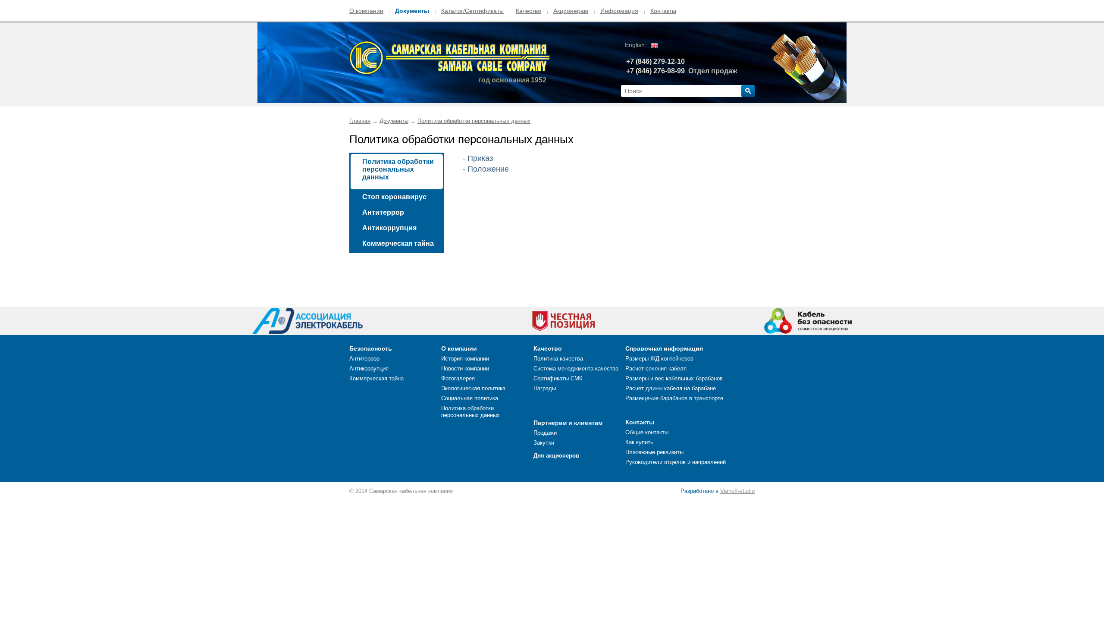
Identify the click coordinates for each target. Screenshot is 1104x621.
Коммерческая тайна (398, 243)
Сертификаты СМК (558, 378)
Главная (359, 121)
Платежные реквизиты (654, 452)
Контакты (663, 10)
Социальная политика (469, 398)
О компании (366, 10)
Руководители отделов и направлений (675, 462)
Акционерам (570, 10)
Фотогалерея (458, 378)
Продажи (545, 433)
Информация (619, 10)
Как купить (639, 442)
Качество (528, 10)
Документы (412, 10)
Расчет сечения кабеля (656, 368)
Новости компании (465, 368)
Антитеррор (383, 212)
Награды (544, 388)
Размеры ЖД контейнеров (659, 358)
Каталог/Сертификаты (472, 10)
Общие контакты (646, 432)
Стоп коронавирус (394, 197)
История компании (465, 358)
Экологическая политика (473, 388)
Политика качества (558, 358)
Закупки (543, 442)
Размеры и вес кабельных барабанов (674, 378)
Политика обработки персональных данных (473, 121)
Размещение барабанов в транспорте (674, 398)
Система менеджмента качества (575, 368)
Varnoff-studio (737, 491)
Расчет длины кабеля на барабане (670, 388)
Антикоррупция (389, 228)
